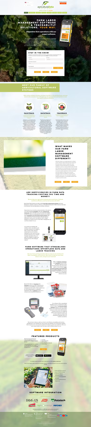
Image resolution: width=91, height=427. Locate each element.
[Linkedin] (66, 415)
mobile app (30, 339)
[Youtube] (63, 415)
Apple (32, 340)
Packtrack (64, 261)
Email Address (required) (32, 61)
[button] (31, 13)
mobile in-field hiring (57, 361)
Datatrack (59, 261)
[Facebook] (61, 415)
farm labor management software (50, 203)
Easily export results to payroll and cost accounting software (59, 268)
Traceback (57, 263)
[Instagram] (58, 415)
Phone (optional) (31, 66)
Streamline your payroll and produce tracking (37, 215)
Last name (47, 57)
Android (36, 340)
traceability (35, 211)
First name (30, 57)
